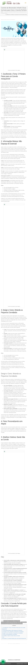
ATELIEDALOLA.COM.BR (12, 659)
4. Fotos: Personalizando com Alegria (9, 634)
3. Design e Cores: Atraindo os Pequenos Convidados (13, 631)
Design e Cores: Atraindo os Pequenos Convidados (12, 633)
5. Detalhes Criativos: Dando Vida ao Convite (11, 635)
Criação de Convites (4, 622)
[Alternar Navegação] (25, 3)
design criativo (17, 622)
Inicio (2, 11)
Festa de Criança (4, 623)
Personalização (10, 623)
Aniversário (5, 620)
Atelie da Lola (3, 19)
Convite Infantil (10, 620)
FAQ (3, 637)
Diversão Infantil (23, 622)
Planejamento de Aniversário (17, 623)
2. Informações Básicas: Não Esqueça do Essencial (12, 630)
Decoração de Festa (11, 622)
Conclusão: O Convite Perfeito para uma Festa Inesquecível (14, 638)
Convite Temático (17, 620)
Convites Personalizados (10, 19)
